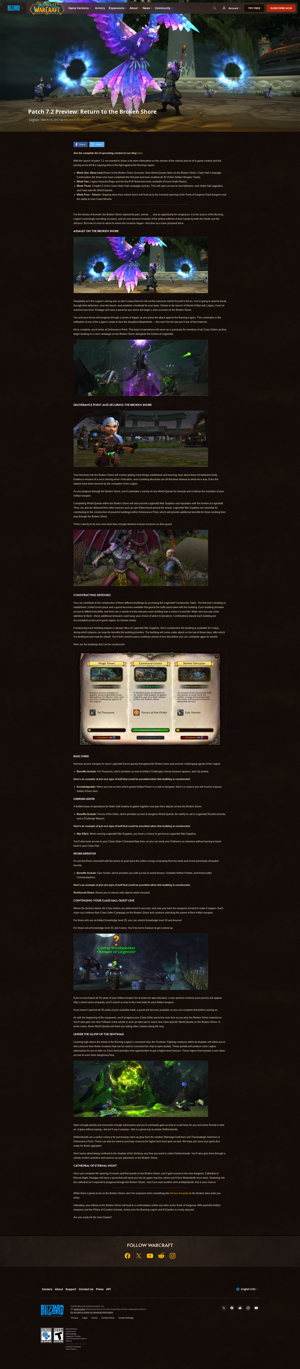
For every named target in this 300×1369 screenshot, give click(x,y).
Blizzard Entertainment (78, 119)
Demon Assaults (179, 1193)
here (139, 153)
